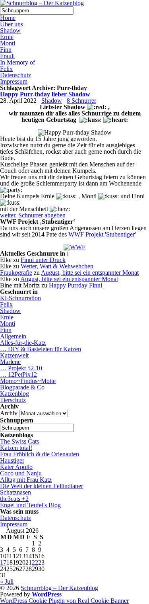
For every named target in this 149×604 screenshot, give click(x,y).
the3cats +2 (14, 498)
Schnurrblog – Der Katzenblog (59, 587)
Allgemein (13, 336)
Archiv (8, 413)
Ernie (7, 36)
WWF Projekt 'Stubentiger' (102, 234)
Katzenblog (14, 393)
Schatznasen (15, 492)
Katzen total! (16, 447)
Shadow (10, 30)
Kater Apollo (16, 466)
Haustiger (12, 460)
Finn (6, 49)
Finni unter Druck (43, 259)
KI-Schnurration (20, 298)
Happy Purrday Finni (75, 285)
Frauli (7, 56)
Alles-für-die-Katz (23, 342)
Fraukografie (16, 272)
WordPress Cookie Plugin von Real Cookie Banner (64, 600)
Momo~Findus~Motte (28, 380)
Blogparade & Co (22, 387)
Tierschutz (13, 400)
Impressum (13, 81)
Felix (6, 68)
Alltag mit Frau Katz (26, 479)
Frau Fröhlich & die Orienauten (39, 454)
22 (35, 562)
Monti (7, 43)
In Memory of (17, 62)
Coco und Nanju (21, 473)
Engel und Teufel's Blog (30, 505)
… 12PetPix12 (18, 374)
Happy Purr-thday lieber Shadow (45, 94)
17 (3, 562)
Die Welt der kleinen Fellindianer (41, 486)
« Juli (7, 581)
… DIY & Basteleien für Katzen (40, 349)
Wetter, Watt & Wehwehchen (57, 266)
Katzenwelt (14, 355)
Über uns (11, 24)
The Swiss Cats (19, 441)
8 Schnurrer (81, 100)
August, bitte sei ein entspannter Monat (90, 272)
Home (7, 17)
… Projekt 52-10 (21, 368)
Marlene (10, 361)
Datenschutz (15, 75)
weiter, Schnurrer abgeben (33, 215)
